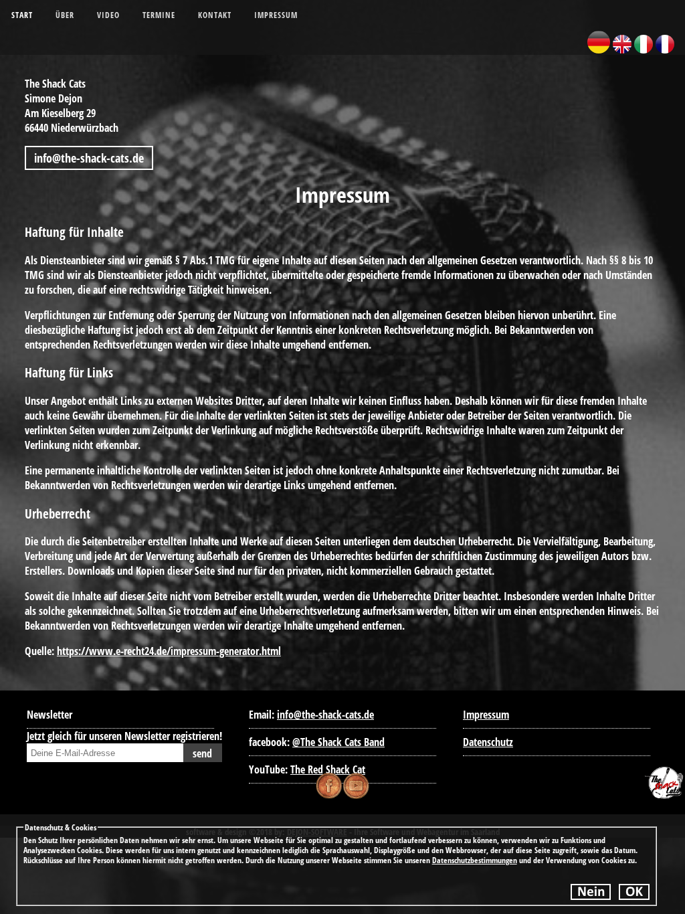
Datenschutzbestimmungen (474, 860)
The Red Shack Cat (327, 769)
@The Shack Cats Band (338, 742)
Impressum (276, 15)
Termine (158, 15)
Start (22, 15)
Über (65, 15)
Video (108, 15)
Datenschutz (488, 742)
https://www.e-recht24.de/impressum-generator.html (169, 651)
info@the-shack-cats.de (89, 158)
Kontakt (214, 15)
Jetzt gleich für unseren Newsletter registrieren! (124, 736)
